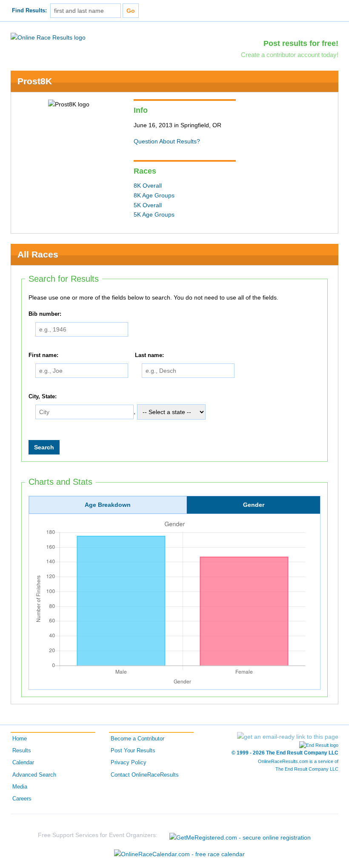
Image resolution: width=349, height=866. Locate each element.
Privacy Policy (128, 763)
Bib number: (45, 314)
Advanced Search (34, 775)
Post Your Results (133, 751)
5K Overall (148, 205)
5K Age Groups (154, 214)
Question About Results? (167, 141)
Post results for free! (300, 43)
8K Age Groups (154, 195)
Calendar (23, 763)
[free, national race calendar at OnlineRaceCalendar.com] (179, 854)
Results (21, 751)
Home (19, 739)
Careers (21, 799)
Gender (253, 504)
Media (19, 787)
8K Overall (148, 185)
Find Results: (29, 11)
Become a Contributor (137, 739)
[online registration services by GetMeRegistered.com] (240, 835)
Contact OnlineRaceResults (145, 775)
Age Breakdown (108, 504)
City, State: (43, 397)
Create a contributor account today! (289, 54)
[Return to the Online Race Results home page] (48, 37)
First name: (43, 355)
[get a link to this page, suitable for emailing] (287, 736)
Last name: (149, 355)
